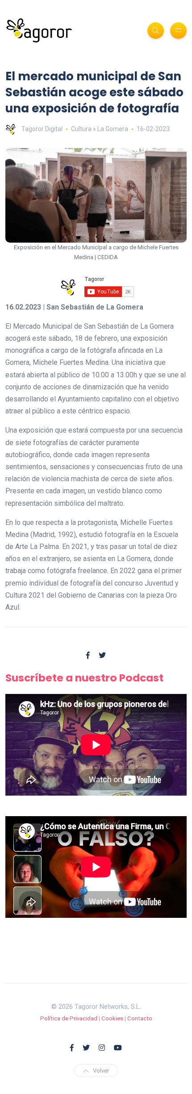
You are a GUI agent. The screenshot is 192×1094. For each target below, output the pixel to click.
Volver (101, 1070)
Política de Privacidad (68, 1018)
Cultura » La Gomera (99, 128)
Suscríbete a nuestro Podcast (84, 677)
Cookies (112, 1018)
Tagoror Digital (42, 128)
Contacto (139, 1018)
